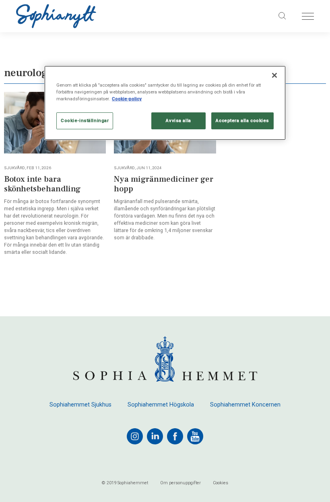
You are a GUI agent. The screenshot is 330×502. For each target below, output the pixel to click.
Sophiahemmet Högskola (161, 405)
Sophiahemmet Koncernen (245, 405)
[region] (165, 103)
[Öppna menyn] (308, 16)
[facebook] (175, 436)
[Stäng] (274, 75)
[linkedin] (155, 436)
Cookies (220, 483)
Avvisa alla (178, 120)
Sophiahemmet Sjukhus (80, 405)
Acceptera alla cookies (242, 120)
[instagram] (135, 436)
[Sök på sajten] (282, 16)
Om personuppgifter (180, 483)
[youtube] (195, 436)
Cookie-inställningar (85, 120)
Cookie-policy (127, 99)
